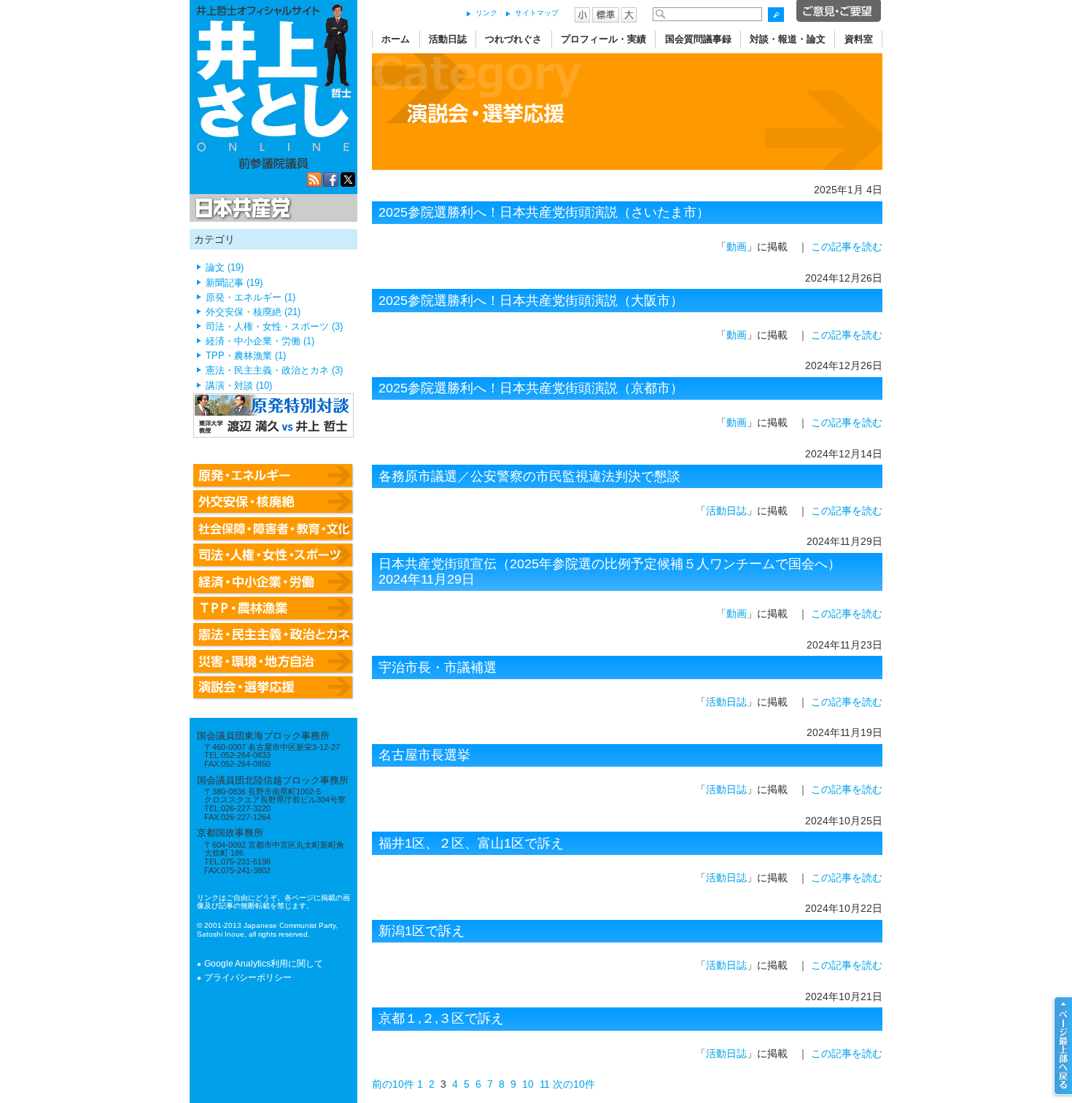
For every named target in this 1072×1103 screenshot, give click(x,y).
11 (545, 1084)
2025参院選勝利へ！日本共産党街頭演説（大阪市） (530, 300)
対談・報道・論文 (788, 39)
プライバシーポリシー (248, 977)
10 (528, 1084)
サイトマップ (537, 13)
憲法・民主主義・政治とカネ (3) (274, 370)
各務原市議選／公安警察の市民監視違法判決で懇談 (529, 476)
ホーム (395, 39)
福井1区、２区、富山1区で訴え (471, 843)
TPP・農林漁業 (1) (246, 356)
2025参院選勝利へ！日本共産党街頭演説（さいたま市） (544, 212)
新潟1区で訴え (421, 931)
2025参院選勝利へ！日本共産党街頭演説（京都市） (530, 388)
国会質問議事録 (698, 39)
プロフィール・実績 (603, 39)
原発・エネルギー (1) (250, 298)
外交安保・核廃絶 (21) (253, 312)
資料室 (858, 39)
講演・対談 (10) (239, 386)
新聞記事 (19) (234, 283)
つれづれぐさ (513, 39)
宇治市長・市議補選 (437, 667)
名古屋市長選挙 (424, 755)
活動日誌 (448, 39)
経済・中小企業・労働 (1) (260, 341)
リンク (486, 13)
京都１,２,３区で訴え (441, 1018)
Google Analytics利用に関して (263, 964)
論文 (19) (225, 268)
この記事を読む (846, 246)
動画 (736, 246)
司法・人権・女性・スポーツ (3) (274, 327)
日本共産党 (241, 208)
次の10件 (574, 1084)
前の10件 (393, 1084)
